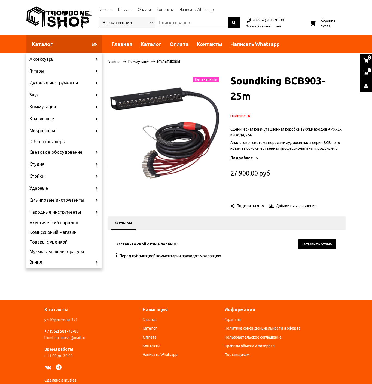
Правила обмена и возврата (250, 346)
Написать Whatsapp (196, 9)
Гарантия (233, 319)
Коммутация (42, 106)
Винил (35, 262)
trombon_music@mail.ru (64, 338)
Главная (105, 9)
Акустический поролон (53, 222)
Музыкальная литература (56, 251)
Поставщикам (237, 354)
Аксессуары (41, 59)
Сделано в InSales (60, 380)
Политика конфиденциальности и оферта (262, 328)
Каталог (125, 9)
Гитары (36, 71)
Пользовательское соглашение (253, 337)
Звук (34, 94)
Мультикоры (168, 61)
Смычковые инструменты (56, 200)
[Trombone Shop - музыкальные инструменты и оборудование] (59, 17)
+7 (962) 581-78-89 (61, 331)
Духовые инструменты (53, 82)
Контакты (165, 9)
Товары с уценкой (48, 241)
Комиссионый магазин (53, 232)
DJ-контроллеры (47, 141)
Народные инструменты (55, 212)
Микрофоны (42, 130)
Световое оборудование (56, 152)
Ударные (38, 188)
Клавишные (41, 118)
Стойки (36, 176)
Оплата (144, 9)
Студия (36, 164)
